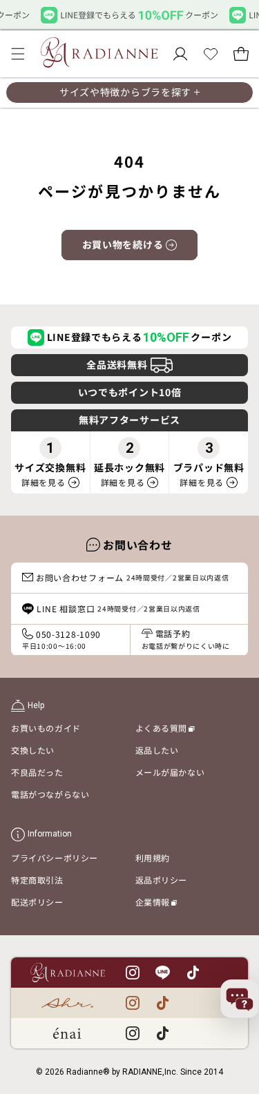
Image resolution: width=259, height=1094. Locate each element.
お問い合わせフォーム (132, 577)
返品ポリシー (161, 880)
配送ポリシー (37, 902)
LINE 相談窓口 (118, 608)
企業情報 (156, 904)
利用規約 (152, 857)
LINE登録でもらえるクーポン (139, 337)
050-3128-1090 (61, 640)
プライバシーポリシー (54, 857)
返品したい (157, 750)
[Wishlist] (210, 54)
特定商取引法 (37, 880)
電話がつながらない (50, 794)
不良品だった (37, 772)
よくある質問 (165, 730)
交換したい (33, 750)
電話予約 (186, 639)
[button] (18, 54)
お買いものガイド (46, 728)
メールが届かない (170, 772)
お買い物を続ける (123, 244)
